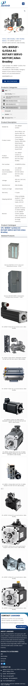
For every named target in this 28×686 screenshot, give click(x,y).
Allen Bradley (11, 39)
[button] (23, 3)
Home (4, 39)
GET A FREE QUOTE (21, 626)
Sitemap (22, 683)
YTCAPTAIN (7, 684)
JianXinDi (5, 5)
